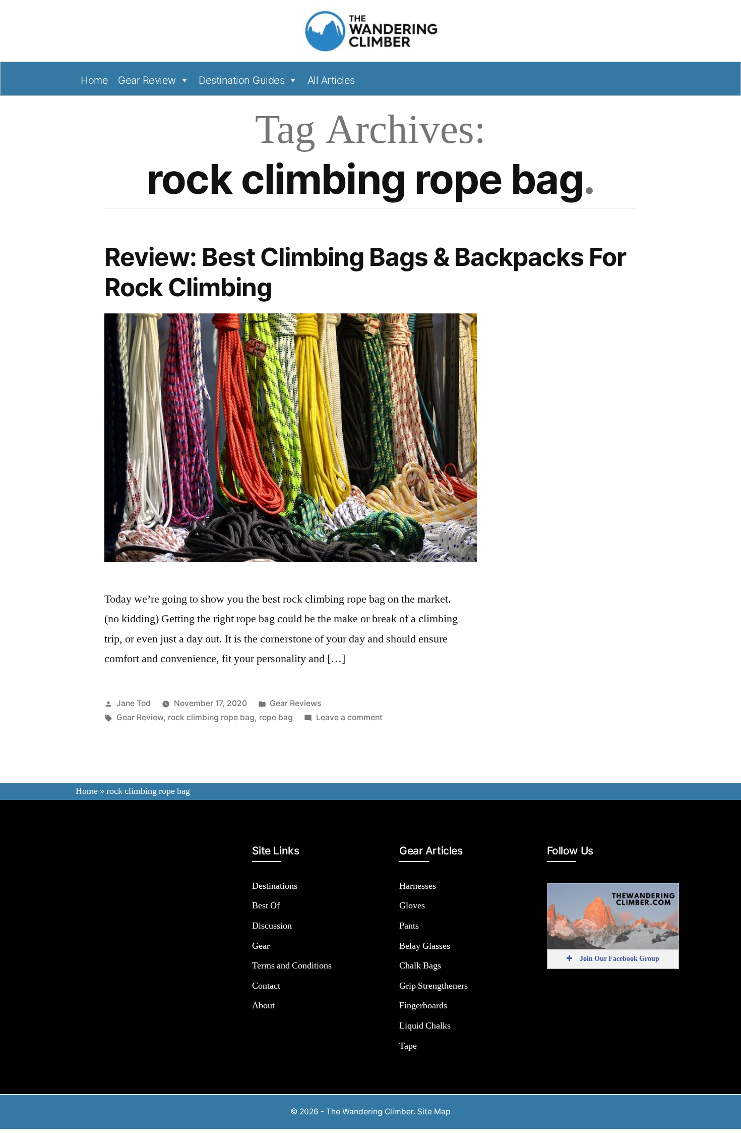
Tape (408, 1046)
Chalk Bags (420, 966)
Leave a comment (349, 717)
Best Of (266, 905)
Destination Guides (241, 80)
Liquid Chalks (425, 1026)
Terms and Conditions (292, 966)
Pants (409, 926)
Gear (261, 946)
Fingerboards (423, 1005)
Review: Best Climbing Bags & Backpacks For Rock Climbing (365, 272)
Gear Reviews (295, 703)
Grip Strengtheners (433, 986)
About (263, 1005)
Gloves (412, 905)
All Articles (331, 80)
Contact (266, 986)
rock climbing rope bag (211, 717)
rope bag (276, 717)
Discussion (272, 926)
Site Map (434, 1111)
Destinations (274, 886)
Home (94, 80)
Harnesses (417, 886)
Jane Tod (133, 703)
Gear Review (147, 80)
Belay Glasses (424, 946)
